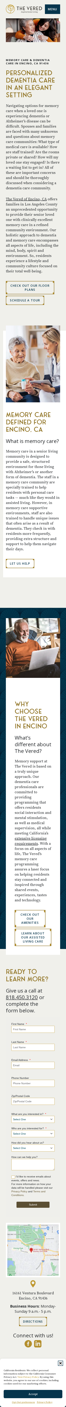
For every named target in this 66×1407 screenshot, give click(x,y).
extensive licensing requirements (31, 841)
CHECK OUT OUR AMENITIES (30, 919)
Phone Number (20, 1078)
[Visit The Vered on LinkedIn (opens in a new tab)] (37, 1343)
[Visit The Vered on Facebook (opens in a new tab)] (28, 1343)
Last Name (19, 1041)
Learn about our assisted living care (33, 937)
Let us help (20, 564)
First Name (19, 1023)
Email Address (20, 1060)
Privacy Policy (44, 1402)
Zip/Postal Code (20, 1096)
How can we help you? (24, 1157)
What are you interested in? (28, 1114)
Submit (33, 1204)
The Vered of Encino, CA (26, 199)
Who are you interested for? (28, 1128)
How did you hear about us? (27, 1142)
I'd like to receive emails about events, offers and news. (31, 1178)
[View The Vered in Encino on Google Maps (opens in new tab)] (33, 1250)
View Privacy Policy (28, 1377)
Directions (31, 1323)
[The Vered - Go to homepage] (24, 9)
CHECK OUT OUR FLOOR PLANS (30, 288)
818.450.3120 (22, 997)
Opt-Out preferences (23, 1402)
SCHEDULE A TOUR (25, 300)
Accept (33, 1394)
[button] (60, 1363)
